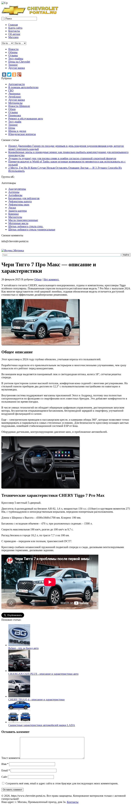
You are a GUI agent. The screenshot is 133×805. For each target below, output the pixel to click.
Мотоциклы (15, 102)
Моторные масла (18, 223)
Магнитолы (15, 217)
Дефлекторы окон (18, 204)
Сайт (4, 776)
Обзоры (12, 52)
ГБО (11, 90)
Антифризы (15, 195)
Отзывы (13, 55)
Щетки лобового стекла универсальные (31, 229)
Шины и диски (17, 131)
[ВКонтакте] (4, 74)
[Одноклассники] (14, 74)
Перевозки (14, 115)
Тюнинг (13, 64)
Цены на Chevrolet (19, 61)
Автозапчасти (16, 84)
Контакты (14, 30)
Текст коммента (10, 757)
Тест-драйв (14, 121)
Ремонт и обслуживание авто (25, 118)
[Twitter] (9, 74)
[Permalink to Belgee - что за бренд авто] (19, 645)
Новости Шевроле (19, 106)
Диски (12, 207)
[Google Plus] (19, 74)
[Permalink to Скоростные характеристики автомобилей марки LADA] (19, 722)
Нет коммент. (51, 279)
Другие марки (16, 67)
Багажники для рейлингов (23, 198)
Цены (11, 127)
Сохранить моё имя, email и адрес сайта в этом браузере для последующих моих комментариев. (62, 783)
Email (5, 770)
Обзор (12, 109)
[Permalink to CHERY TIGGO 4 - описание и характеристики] (19, 696)
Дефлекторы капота (20, 201)
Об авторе (14, 34)
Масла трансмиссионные (23, 220)
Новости (13, 49)
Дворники (14, 93)
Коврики (13, 213)
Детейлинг (14, 96)
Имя (4, 764)
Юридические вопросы (22, 134)
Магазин (13, 37)
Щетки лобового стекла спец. (25, 226)
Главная (13, 24)
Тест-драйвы (15, 58)
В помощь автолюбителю (23, 87)
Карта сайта (15, 27)
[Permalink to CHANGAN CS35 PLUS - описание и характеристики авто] (19, 670)
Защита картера (17, 210)
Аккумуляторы (17, 188)
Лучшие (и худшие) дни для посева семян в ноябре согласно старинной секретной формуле (62, 158)
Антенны (13, 192)
